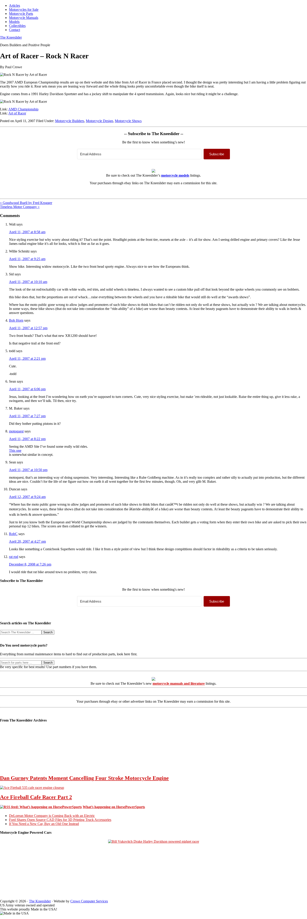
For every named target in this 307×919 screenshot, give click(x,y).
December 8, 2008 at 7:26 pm (30, 564)
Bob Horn (16, 320)
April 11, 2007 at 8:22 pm (27, 439)
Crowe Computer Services (89, 901)
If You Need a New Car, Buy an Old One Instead (44, 824)
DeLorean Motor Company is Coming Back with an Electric (52, 816)
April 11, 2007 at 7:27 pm (27, 416)
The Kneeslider (11, 37)
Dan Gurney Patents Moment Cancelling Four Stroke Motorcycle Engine (84, 778)
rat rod (13, 557)
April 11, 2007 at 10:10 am (28, 282)
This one (15, 450)
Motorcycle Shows (128, 121)
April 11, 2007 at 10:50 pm (28, 470)
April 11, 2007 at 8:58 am (27, 232)
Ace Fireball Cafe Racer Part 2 (36, 797)
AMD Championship (23, 109)
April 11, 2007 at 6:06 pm (27, 389)
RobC (13, 534)
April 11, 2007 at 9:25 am (27, 259)
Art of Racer (17, 113)
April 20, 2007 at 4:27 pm (27, 541)
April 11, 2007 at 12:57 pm (28, 328)
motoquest (16, 431)
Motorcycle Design (99, 121)
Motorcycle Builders (69, 121)
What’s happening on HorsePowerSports (114, 807)
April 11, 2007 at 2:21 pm (27, 358)
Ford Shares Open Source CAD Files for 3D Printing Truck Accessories (60, 820)
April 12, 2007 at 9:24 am (27, 497)
